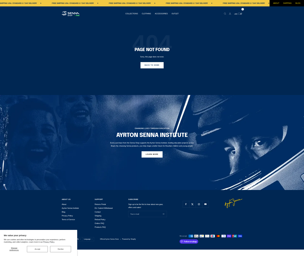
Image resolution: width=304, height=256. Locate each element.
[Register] (163, 214)
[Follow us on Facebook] (186, 204)
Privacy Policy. (49, 242)
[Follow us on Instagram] (199, 204)
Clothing (146, 14)
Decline (61, 249)
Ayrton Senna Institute (70, 208)
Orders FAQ (99, 223)
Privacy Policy (67, 216)
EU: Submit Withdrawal (104, 208)
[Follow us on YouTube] (205, 204)
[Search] (225, 14)
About (276, 3)
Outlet (175, 14)
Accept (37, 249)
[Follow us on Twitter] (192, 204)
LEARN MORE (152, 154)
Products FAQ (100, 227)
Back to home (152, 65)
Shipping (287, 3)
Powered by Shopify (129, 239)
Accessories (161, 14)
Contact (98, 212)
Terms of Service (68, 219)
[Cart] (238, 13)
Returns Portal (100, 204)
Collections (131, 14)
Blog (297, 3)
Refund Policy (100, 219)
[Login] (230, 14)
